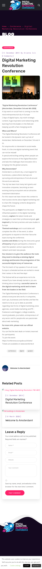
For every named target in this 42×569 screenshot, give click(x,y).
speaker (30, 351)
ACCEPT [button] (26, 566)
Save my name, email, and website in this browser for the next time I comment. (20, 485)
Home (4, 26)
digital (22, 351)
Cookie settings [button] (15, 565)
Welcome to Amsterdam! (19, 420)
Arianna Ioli (30, 53)
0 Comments (7, 56)
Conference (15, 26)
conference (12, 351)
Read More (36, 566)
